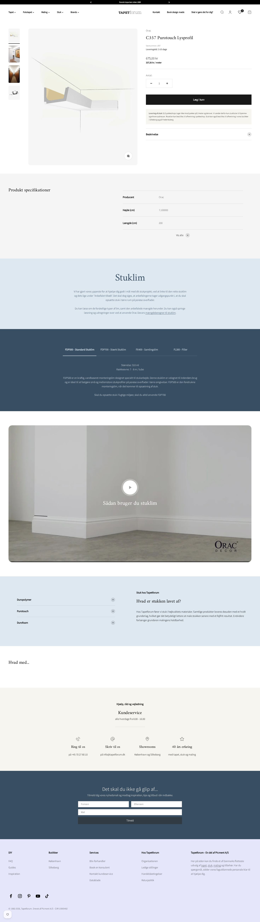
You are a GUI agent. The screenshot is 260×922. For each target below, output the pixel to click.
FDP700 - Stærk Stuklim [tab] (113, 349)
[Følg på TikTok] (47, 896)
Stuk (59, 12)
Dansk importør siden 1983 (130, 2)
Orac (148, 30)
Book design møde (175, 12)
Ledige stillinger (149, 867)
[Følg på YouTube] (38, 896)
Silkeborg (54, 867)
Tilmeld (130, 820)
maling (217, 865)
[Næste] (169, 2)
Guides (12, 867)
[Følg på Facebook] (10, 896)
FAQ (10, 861)
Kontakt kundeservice (101, 873)
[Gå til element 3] (14, 74)
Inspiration (14, 873)
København (55, 861)
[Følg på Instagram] (20, 896)
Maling (44, 12)
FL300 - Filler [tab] (180, 349)
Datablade (94, 880)
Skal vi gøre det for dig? (202, 12)
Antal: (149, 75)
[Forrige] (90, 2)
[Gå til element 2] (14, 54)
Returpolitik (147, 880)
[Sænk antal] (151, 83)
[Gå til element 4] (14, 93)
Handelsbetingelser (151, 873)
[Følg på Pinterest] (29, 896)
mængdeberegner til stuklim (160, 312)
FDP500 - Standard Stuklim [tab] (79, 349)
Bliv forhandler (97, 861)
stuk (210, 865)
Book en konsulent (99, 867)
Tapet (11, 12)
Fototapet (27, 12)
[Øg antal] (167, 83)
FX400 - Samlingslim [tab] (147, 349)
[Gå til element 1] (14, 36)
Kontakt (156, 12)
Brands (74, 12)
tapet (204, 865)
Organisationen (149, 861)
